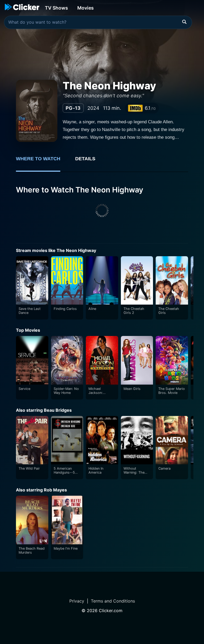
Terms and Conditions (113, 601)
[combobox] (98, 22)
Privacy (76, 601)
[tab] (42, 161)
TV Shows (56, 8)
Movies (85, 8)
